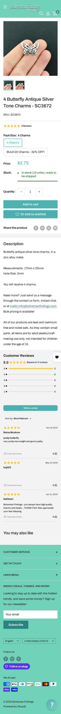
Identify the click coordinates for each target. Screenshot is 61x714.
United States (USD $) (36, 641)
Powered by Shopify (14, 706)
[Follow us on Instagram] (12, 658)
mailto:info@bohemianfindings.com (33, 306)
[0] (55, 13)
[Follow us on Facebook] (5, 658)
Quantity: (9, 191)
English (9, 641)
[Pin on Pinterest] (42, 228)
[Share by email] (55, 228)
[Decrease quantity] (21, 191)
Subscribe (15, 624)
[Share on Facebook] (36, 228)
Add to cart (30, 204)
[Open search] (41, 13)
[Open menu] (5, 6)
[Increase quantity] (39, 191)
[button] (51, 704)
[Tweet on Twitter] (48, 228)
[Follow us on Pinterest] (18, 658)
